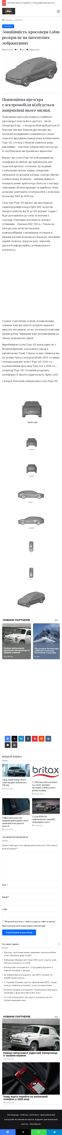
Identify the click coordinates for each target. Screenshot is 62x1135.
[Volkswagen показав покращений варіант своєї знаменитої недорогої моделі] (16, 806)
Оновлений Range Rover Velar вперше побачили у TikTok (14, 782)
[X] (14, 739)
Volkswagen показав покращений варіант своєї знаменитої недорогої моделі (15, 821)
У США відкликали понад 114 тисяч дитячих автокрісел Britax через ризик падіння (45, 786)
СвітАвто (18, 20)
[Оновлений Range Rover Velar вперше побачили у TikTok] (16, 770)
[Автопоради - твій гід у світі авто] (8, 11)
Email (5, 897)
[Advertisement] (31, 286)
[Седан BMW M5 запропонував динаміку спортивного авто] (46, 806)
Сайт (4, 909)
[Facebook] (8, 739)
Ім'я (5, 885)
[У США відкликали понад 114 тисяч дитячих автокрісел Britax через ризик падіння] (46, 771)
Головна (8, 20)
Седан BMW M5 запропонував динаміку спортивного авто (44, 819)
